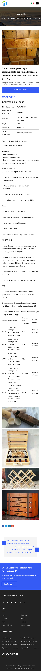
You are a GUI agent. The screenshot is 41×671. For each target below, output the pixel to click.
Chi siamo (23, 615)
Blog (3, 622)
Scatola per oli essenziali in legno (11, 644)
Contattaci (8, 584)
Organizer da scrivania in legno (10, 648)
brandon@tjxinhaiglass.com (24, 668)
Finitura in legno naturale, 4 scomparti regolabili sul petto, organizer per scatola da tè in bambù (20, 549)
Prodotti (11, 18)
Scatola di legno (7, 638)
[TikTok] (24, 602)
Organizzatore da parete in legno (29, 648)
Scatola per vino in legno (24, 18)
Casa (4, 18)
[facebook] (3, 602)
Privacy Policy (25, 625)
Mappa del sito (7, 625)
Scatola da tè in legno (9, 641)
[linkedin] (7, 602)
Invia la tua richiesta (20, 90)
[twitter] (11, 602)
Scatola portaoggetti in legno (28, 638)
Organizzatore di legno (28, 644)
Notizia (22, 618)
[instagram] (20, 602)
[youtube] (15, 602)
